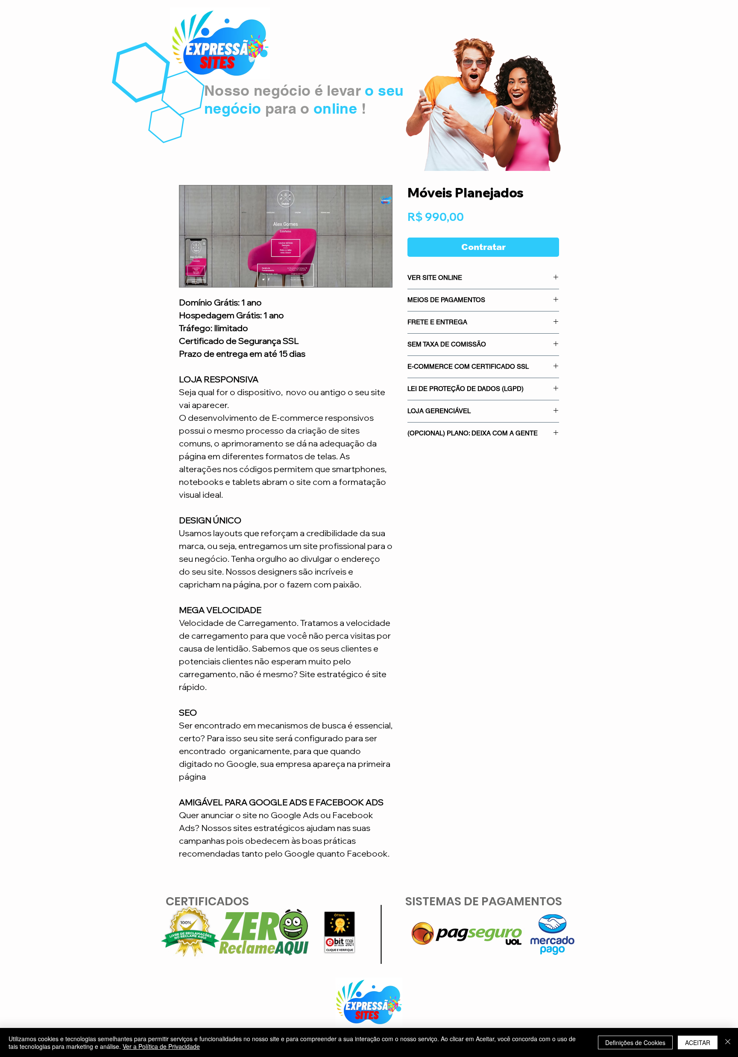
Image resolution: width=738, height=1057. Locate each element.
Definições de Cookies (635, 1042)
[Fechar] (728, 1042)
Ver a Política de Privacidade (161, 1046)
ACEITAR (697, 1042)
